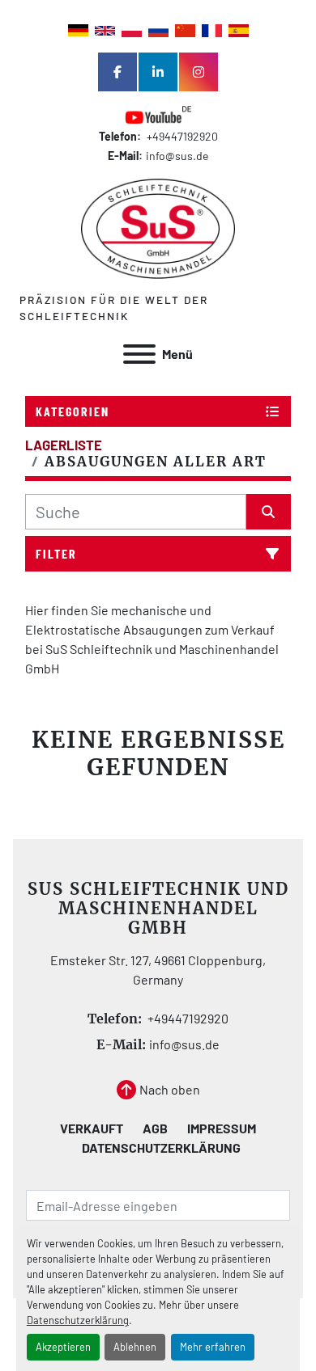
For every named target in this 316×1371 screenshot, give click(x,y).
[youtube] (158, 116)
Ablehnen (134, 1346)
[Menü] (139, 354)
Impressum (221, 1128)
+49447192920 (181, 136)
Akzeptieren (63, 1346)
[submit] (268, 511)
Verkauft (91, 1128)
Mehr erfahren (213, 1346)
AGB (155, 1128)
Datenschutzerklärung (78, 1320)
